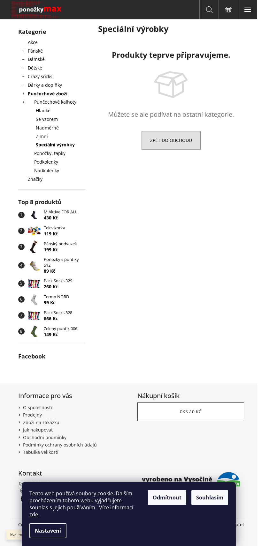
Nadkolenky (46, 170)
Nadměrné (47, 128)
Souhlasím (209, 497)
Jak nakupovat (38, 430)
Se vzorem (47, 119)
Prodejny (32, 415)
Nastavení (48, 530)
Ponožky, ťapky (50, 153)
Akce (33, 42)
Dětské (35, 68)
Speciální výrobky (55, 145)
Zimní (42, 136)
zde (33, 514)
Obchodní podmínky (44, 437)
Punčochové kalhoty (55, 102)
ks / (191, 412)
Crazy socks (40, 76)
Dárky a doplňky (45, 85)
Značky (35, 179)
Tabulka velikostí (40, 452)
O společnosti (37, 407)
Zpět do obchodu (171, 140)
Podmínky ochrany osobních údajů (60, 445)
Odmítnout (167, 497)
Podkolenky (46, 162)
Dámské (36, 59)
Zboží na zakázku (41, 422)
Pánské (35, 51)
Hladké (43, 110)
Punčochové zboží (47, 94)
